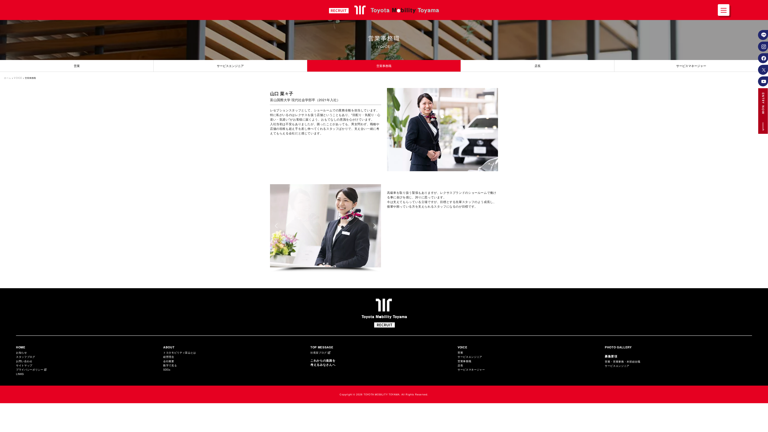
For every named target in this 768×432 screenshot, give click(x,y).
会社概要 (168, 361)
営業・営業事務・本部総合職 (622, 361)
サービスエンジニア (230, 66)
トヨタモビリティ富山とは (179, 352)
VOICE (462, 347)
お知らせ (21, 352)
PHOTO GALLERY (618, 347)
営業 (77, 66)
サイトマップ (24, 365)
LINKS (20, 374)
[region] (325, 228)
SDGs (166, 369)
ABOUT (168, 347)
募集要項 (611, 356)
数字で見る (170, 365)
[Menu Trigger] (724, 10)
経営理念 (168, 357)
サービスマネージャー (691, 66)
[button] (276, 226)
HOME (20, 347)
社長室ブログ (319, 352)
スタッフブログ (25, 357)
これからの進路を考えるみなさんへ (322, 362)
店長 (538, 66)
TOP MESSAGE (321, 347)
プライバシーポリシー (30, 369)
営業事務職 (383, 66)
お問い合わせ (24, 361)
